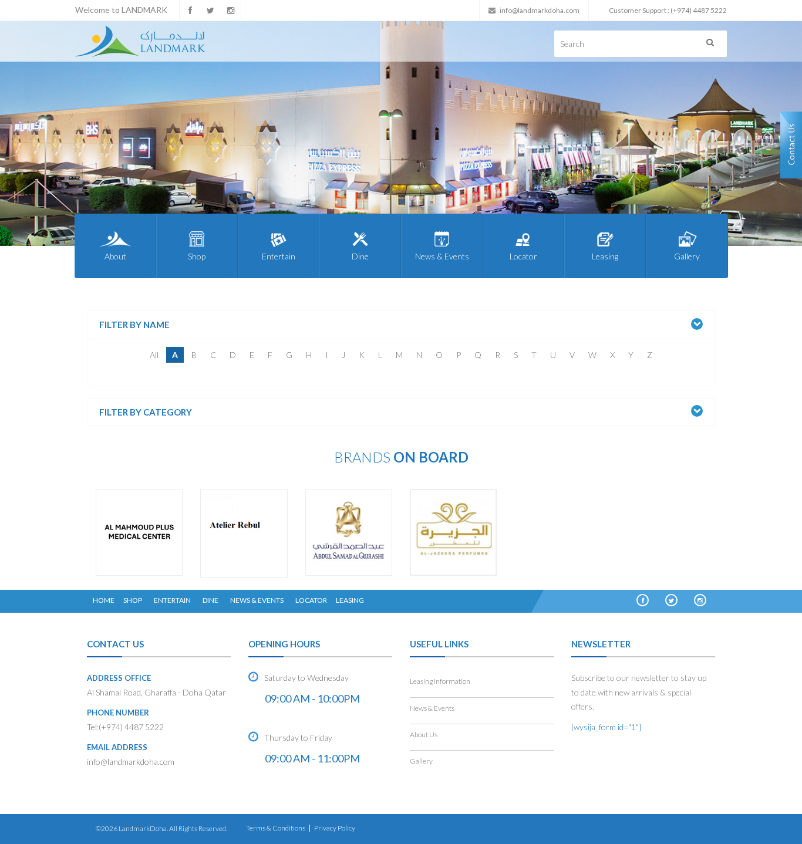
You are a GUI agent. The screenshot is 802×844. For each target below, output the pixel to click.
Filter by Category (145, 412)
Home (103, 600)
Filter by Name (134, 325)
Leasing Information (440, 681)
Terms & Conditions (275, 827)
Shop (196, 256)
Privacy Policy (334, 827)
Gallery (687, 256)
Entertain (278, 256)
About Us (423, 734)
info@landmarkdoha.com (539, 10)
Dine (360, 256)
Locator (523, 256)
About (115, 256)
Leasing (605, 256)
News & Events (442, 256)
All (154, 355)
